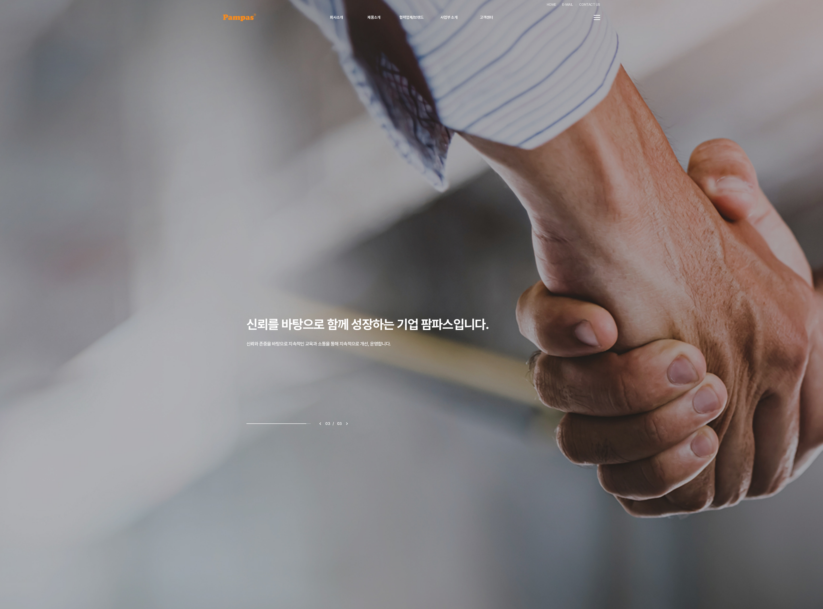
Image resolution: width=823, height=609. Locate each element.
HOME (551, 5)
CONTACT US (589, 5)
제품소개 (374, 17)
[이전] (320, 423)
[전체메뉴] (597, 17)
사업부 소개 (449, 17)
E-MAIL (567, 5)
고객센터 (486, 17)
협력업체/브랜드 (411, 17)
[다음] (347, 423)
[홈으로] (239, 16)
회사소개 (336, 17)
